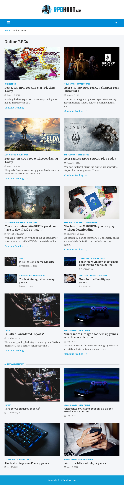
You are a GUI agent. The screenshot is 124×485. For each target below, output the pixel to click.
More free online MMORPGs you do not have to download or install (31, 228)
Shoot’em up (99, 258)
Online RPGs (10, 84)
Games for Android (87, 276)
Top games (102, 276)
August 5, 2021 (13, 166)
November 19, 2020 (15, 233)
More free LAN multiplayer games (85, 463)
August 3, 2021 (73, 163)
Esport (22, 258)
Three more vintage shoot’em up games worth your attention (98, 263)
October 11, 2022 (29, 265)
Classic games (85, 258)
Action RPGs (10, 155)
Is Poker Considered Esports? (36, 261)
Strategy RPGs (83, 84)
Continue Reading (14, 107)
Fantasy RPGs (70, 155)
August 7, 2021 (13, 95)
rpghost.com (70, 480)
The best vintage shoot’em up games (27, 463)
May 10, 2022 (87, 286)
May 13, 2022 (87, 268)
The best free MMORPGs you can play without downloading (89, 228)
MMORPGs (20, 222)
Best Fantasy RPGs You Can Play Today (90, 158)
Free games (10, 222)
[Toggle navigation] (8, 23)
